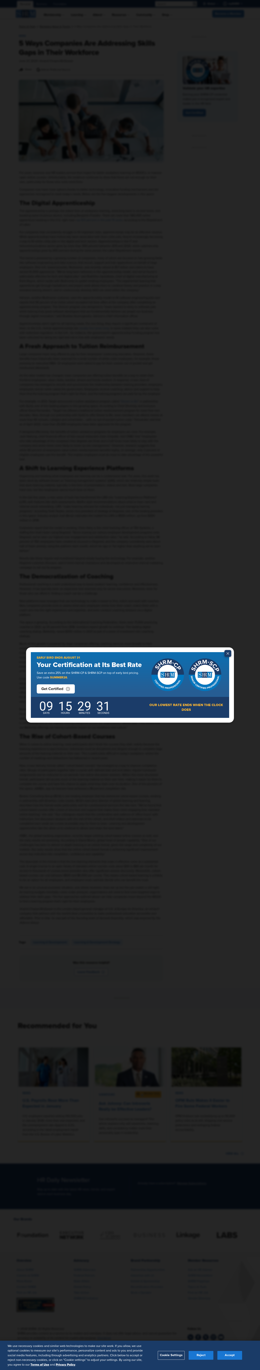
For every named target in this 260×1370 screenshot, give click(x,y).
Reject (201, 1355)
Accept (230, 1355)
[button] (56, 688)
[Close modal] (227, 653)
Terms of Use (39, 1364)
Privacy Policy (65, 1364)
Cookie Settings (171, 1355)
